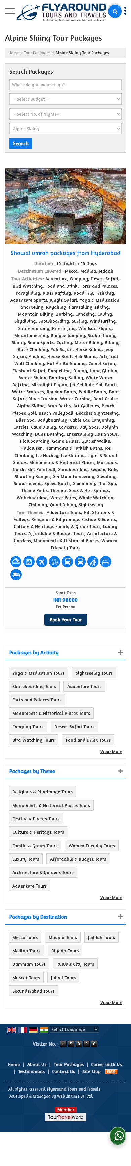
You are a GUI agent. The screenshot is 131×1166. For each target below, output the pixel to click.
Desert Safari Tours (74, 726)
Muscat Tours (26, 977)
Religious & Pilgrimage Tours (42, 791)
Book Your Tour (66, 619)
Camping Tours (27, 726)
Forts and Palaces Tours (36, 699)
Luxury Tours (25, 859)
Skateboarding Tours (34, 686)
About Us (36, 1064)
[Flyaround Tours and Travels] (61, 13)
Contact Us (63, 1071)
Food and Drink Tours (88, 740)
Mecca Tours (25, 937)
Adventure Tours (84, 686)
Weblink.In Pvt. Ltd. (75, 1096)
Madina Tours (63, 937)
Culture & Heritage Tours (38, 832)
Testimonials (31, 1071)
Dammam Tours (28, 964)
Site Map (91, 1071)
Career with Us (106, 1064)
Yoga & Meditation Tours (38, 673)
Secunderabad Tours (33, 991)
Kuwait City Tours (75, 964)
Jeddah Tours (101, 937)
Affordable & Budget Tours (78, 859)
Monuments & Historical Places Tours (51, 713)
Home (13, 52)
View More (111, 751)
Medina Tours (26, 950)
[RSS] (111, 1071)
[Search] (115, 11)
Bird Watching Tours (33, 740)
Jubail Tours (63, 977)
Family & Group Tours (34, 845)
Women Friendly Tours (92, 845)
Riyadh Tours (65, 950)
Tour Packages (37, 52)
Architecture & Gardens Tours (42, 872)
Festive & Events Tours (35, 818)
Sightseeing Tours (94, 673)
